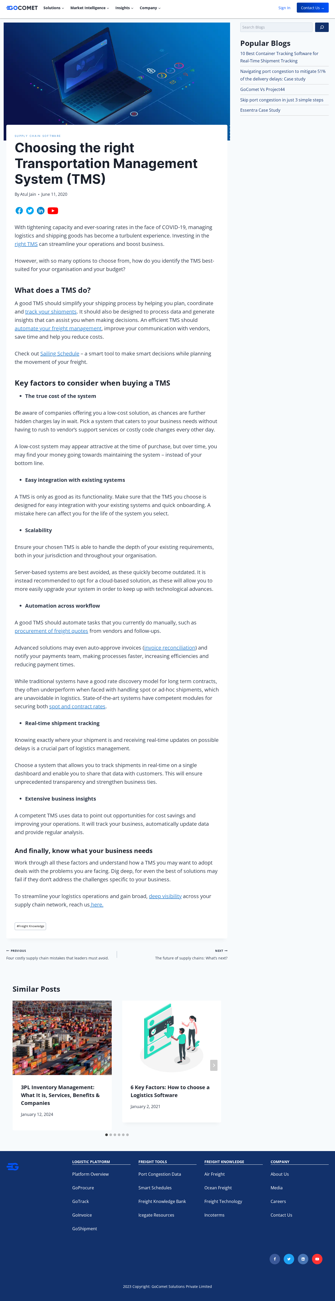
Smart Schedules (155, 1188)
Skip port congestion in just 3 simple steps (281, 100)
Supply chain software (38, 135)
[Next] (213, 1065)
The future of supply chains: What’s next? (191, 954)
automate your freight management (58, 328)
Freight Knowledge (30, 926)
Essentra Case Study (260, 110)
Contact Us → (313, 7)
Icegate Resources (156, 1215)
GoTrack (80, 1201)
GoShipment (84, 1229)
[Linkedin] (303, 1259)
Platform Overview (90, 1174)
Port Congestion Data (159, 1174)
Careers (278, 1201)
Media (277, 1188)
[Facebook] (275, 1259)
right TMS (26, 243)
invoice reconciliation (169, 647)
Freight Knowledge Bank (162, 1201)
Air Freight (214, 1174)
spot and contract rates (77, 706)
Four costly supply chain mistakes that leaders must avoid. (57, 954)
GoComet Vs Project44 (262, 89)
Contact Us (281, 1215)
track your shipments (51, 311)
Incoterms (214, 1215)
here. (96, 904)
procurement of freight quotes (51, 630)
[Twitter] (289, 1259)
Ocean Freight (218, 1188)
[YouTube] (317, 1259)
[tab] (106, 1134)
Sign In (284, 7)
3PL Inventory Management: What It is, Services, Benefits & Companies (60, 1095)
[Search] (322, 27)
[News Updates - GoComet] (22, 8)
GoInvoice (82, 1215)
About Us (280, 1174)
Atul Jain (28, 194)
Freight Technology (223, 1201)
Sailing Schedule (59, 353)
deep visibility (165, 896)
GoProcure (83, 1188)
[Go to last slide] (20, 1065)
